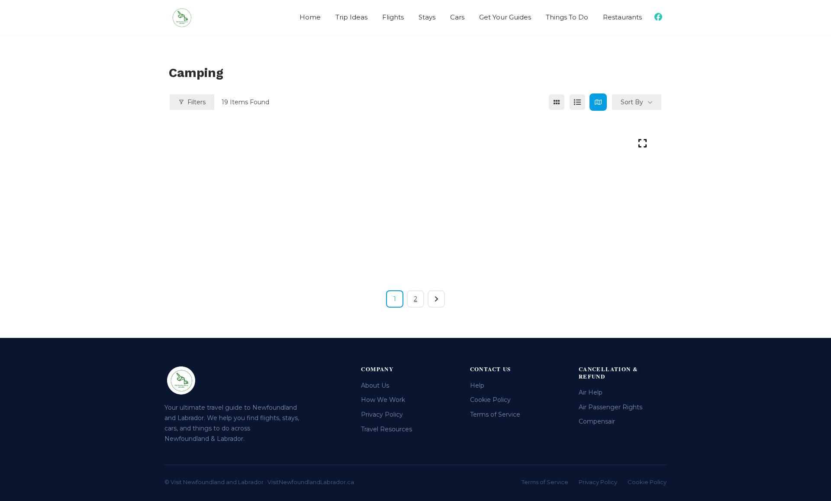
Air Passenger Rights (610, 407)
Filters (196, 102)
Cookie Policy (490, 400)
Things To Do (567, 17)
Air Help (590, 392)
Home (310, 17)
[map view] (598, 102)
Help (477, 385)
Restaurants (622, 17)
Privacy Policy (382, 414)
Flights (393, 17)
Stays (427, 17)
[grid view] (556, 102)
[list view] (577, 102)
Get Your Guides (505, 17)
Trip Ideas (351, 17)
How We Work (383, 400)
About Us (375, 385)
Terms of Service (495, 414)
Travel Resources (386, 429)
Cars (457, 17)
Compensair (597, 421)
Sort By (632, 102)
